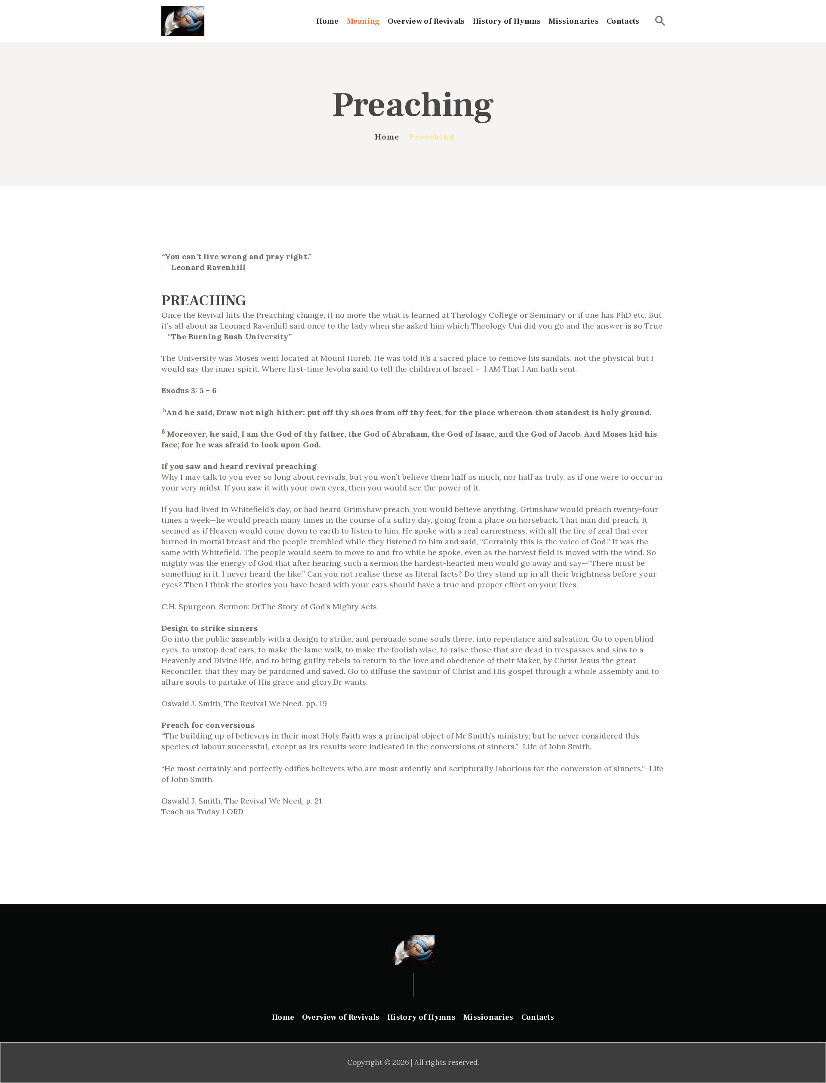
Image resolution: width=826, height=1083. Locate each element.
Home (387, 137)
